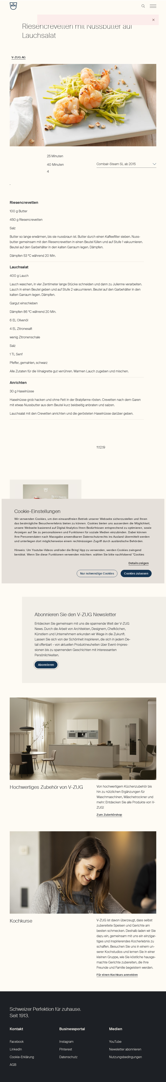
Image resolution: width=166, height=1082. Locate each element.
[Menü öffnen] (153, 6)
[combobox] (126, 164)
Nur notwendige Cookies (97, 573)
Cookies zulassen (136, 573)
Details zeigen (139, 563)
